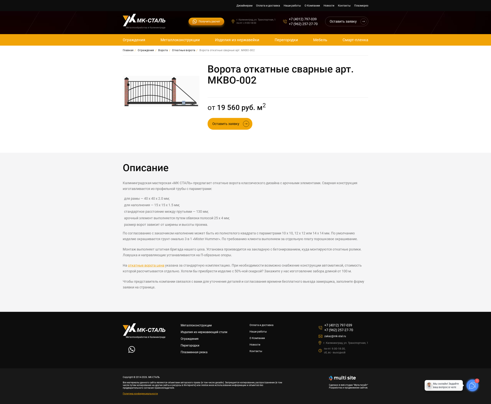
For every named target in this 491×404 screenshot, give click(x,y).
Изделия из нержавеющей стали (204, 332)
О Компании (312, 5)
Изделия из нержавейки (237, 40)
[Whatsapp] (131, 352)
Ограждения (134, 40)
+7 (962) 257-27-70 (303, 24)
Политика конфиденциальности (140, 393)
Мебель (320, 40)
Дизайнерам (244, 5)
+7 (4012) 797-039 (303, 19)
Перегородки (286, 40)
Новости (329, 5)
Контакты (344, 5)
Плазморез (361, 5)
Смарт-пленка (355, 40)
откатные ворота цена (146, 265)
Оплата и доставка (268, 5)
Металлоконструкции (180, 40)
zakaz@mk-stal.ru (335, 336)
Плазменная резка (194, 352)
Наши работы (292, 5)
